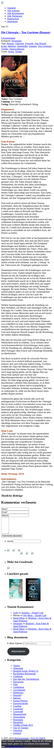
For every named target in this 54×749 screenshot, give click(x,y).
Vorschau (17, 730)
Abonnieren (18, 651)
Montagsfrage (19, 714)
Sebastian (17, 623)
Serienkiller (22, 46)
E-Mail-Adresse (15, 643)
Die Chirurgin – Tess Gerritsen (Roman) (25, 32)
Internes (17, 698)
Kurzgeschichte (20, 703)
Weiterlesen (18, 746)
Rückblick (18, 722)
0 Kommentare (8, 38)
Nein (11, 746)
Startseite (11, 8)
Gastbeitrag (18, 687)
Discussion (18, 681)
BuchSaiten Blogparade (24, 673)
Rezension (17, 41)
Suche (10, 541)
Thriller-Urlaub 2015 (23, 725)
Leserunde (18, 711)
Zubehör (17, 733)
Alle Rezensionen (15, 13)
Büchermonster (21, 738)
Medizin (12, 46)
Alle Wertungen (14, 16)
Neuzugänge (19, 717)
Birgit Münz (19, 618)
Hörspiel (17, 695)
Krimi (4, 46)
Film (15, 684)
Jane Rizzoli (40, 43)
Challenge (18, 676)
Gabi (15, 612)
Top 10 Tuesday (20, 727)
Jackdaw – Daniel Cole (32, 612)
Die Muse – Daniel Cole (34, 615)
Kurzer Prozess (20, 700)
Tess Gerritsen (44, 46)
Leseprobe (18, 709)
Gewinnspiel (19, 690)
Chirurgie (19, 43)
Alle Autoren (13, 10)
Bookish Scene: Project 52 (25, 671)
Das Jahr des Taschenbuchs (26, 679)
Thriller (4, 49)
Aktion (16, 665)
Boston (10, 43)
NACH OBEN (38, 738)
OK (7, 746)
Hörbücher (18, 692)
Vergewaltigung (16, 49)
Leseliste (17, 706)
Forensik (29, 43)
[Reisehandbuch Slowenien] (16, 598)
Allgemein (18, 668)
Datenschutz (13, 18)
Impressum (12, 21)
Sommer (33, 46)
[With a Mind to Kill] (33, 600)
